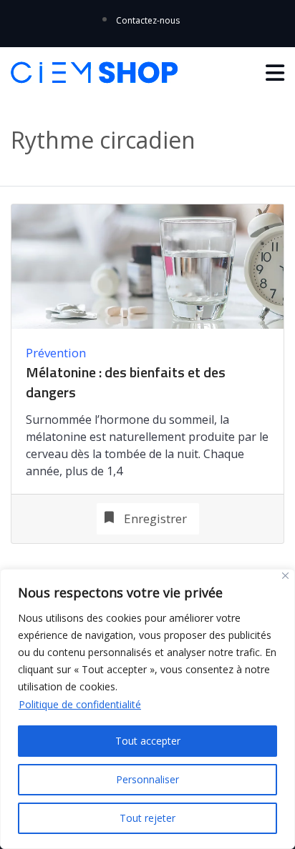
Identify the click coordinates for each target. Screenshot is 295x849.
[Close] (285, 575)
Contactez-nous (148, 20)
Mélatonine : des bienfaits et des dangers (126, 382)
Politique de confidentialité (80, 704)
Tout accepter (147, 741)
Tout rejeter (147, 818)
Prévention (56, 352)
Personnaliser (147, 779)
